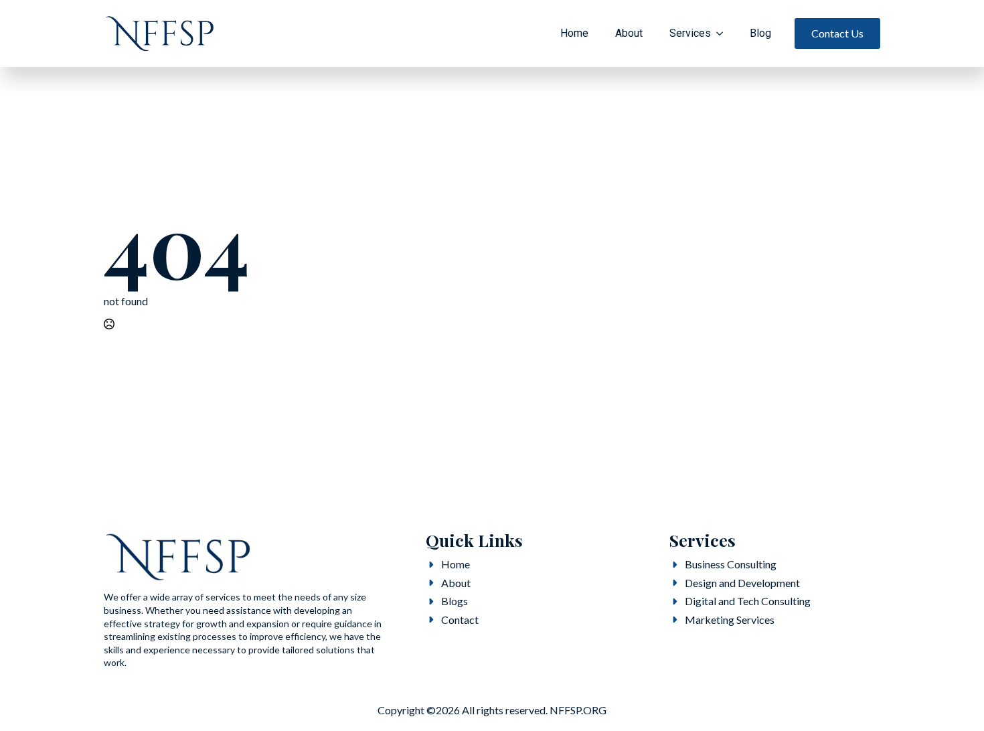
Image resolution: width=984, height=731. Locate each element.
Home (574, 33)
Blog (760, 33)
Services (690, 33)
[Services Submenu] (723, 33)
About (629, 33)
